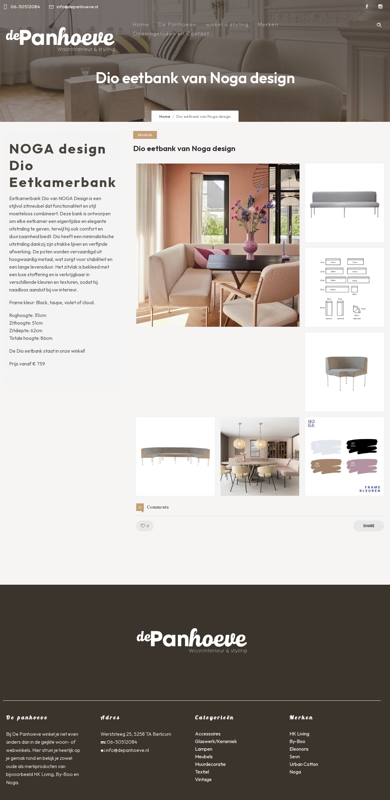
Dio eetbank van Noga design (184, 148)
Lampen (203, 749)
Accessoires (208, 734)
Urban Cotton (303, 764)
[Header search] (379, 24)
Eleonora (298, 749)
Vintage (203, 779)
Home (141, 24)
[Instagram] (380, 6)
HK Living (299, 734)
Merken (268, 24)
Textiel (202, 772)
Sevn (294, 756)
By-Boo (297, 741)
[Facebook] (367, 6)
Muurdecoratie (210, 764)
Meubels (204, 756)
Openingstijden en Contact (171, 33)
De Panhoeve (177, 24)
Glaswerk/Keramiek (216, 741)
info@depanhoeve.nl (127, 750)
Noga (295, 772)
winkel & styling (227, 24)
